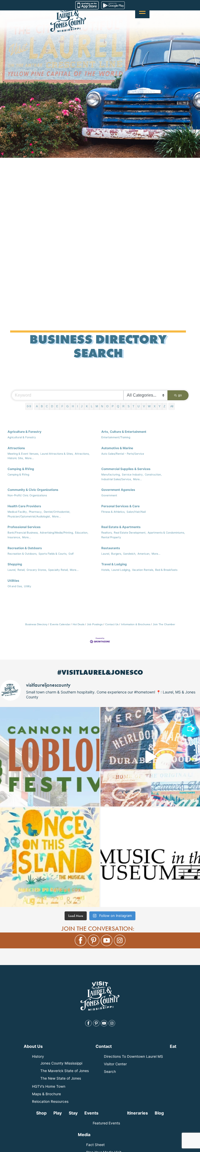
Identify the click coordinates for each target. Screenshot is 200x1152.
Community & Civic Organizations (33, 490)
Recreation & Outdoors (25, 548)
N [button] (102, 406)
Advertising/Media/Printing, (57, 532)
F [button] (62, 406)
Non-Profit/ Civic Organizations (27, 495)
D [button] (52, 406)
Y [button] (159, 406)
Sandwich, (129, 553)
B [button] (42, 406)
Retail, (21, 569)
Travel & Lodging (114, 564)
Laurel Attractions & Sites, (56, 453)
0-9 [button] (29, 406)
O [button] (107, 406)
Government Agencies (118, 490)
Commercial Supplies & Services (126, 469)
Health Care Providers (24, 506)
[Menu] (142, 11)
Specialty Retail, (58, 569)
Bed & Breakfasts (166, 569)
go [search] (180, 395)
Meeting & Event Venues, (23, 453)
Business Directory (36, 624)
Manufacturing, (111, 474)
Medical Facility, (18, 511)
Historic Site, (16, 458)
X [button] (154, 406)
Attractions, (82, 453)
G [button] (67, 406)
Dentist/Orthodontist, (57, 511)
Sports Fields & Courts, (53, 553)
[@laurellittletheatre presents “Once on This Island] (49, 857)
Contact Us (111, 624)
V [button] (144, 406)
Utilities (13, 581)
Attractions (16, 448)
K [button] (87, 406)
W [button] (149, 406)
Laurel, (105, 553)
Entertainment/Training (115, 437)
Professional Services (24, 527)
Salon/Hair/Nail (136, 511)
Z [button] (164, 406)
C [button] (47, 406)
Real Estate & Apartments (121, 527)
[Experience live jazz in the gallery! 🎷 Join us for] (150, 857)
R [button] (123, 406)
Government (109, 495)
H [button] (73, 406)
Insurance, (14, 537)
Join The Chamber (164, 624)
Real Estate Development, (130, 532)
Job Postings (95, 624)
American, (144, 553)
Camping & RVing (21, 469)
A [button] (37, 406)
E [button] (57, 406)
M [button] (97, 406)
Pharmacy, (35, 511)
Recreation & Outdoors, (22, 553)
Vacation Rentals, (143, 569)
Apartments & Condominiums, (166, 532)
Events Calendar (60, 624)
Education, (81, 532)
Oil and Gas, (15, 586)
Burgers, (116, 553)
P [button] (113, 406)
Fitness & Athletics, (113, 511)
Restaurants (110, 548)
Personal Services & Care (120, 506)
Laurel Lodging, (121, 569)
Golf (71, 553)
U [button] (139, 406)
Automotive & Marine (117, 448)
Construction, (153, 474)
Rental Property (111, 537)
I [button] (77, 406)
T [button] (133, 406)
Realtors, (107, 532)
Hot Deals (78, 624)
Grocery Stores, (37, 569)
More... (29, 458)
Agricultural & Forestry (22, 437)
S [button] (128, 406)
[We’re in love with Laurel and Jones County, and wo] (150, 756)
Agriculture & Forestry (24, 432)
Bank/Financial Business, (23, 532)
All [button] (171, 406)
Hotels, (105, 569)
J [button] (82, 406)
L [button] (91, 406)
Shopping (15, 564)
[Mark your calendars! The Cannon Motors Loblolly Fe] (49, 756)
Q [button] (118, 406)
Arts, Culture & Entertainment (123, 432)
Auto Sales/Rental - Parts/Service (122, 453)
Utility (27, 586)
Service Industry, (132, 474)
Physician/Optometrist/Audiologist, (29, 516)
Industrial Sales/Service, (116, 479)
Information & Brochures (135, 624)
